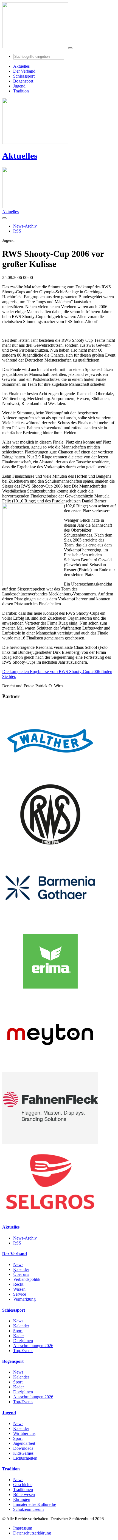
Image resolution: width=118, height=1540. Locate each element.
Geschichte (22, 1484)
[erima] (50, 996)
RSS (17, 1243)
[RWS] (50, 849)
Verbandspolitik (26, 1279)
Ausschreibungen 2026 (33, 1345)
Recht (18, 1284)
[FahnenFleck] (50, 1142)
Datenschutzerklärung (32, 1533)
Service (19, 1294)
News (18, 1264)
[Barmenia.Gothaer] (50, 922)
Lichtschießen (25, 1458)
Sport (18, 1330)
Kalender (21, 1269)
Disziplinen (23, 1340)
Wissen (19, 1289)
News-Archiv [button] (25, 226)
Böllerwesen (24, 1494)
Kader (18, 1335)
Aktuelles (19, 156)
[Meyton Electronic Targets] (50, 1069)
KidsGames (23, 1453)
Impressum (22, 1528)
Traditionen (23, 1489)
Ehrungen (21, 1499)
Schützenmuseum (28, 1509)
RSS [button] (17, 231)
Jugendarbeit (24, 1443)
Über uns (21, 1274)
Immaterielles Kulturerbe (34, 1504)
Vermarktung (24, 1299)
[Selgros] (50, 1216)
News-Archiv (25, 1238)
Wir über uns (24, 1433)
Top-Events (23, 1350)
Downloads (23, 1448)
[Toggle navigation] (70, 48)
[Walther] (50, 775)
